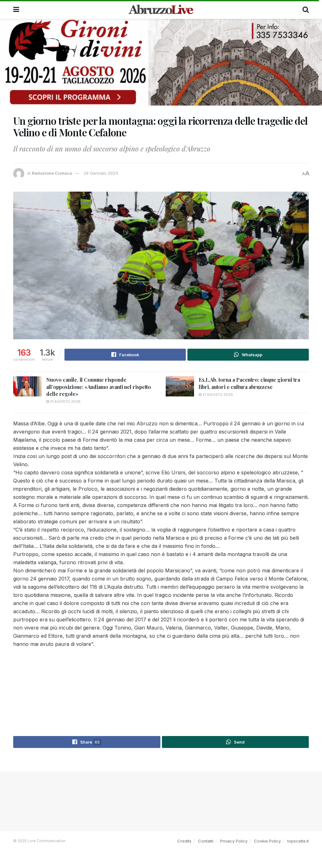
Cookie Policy (267, 840)
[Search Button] (306, 9)
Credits (184, 840)
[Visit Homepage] (161, 9)
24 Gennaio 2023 (101, 173)
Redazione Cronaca (52, 173)
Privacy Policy (233, 840)
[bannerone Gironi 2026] (161, 61)
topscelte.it (298, 840)
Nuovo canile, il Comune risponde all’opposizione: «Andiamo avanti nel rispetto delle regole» (98, 386)
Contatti (206, 840)
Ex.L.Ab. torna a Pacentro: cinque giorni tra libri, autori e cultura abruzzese (249, 383)
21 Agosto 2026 (64, 401)
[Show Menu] (16, 9)
